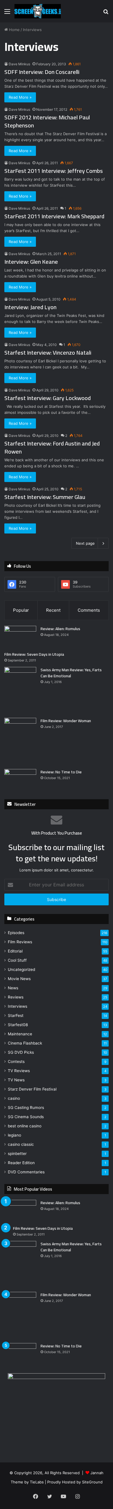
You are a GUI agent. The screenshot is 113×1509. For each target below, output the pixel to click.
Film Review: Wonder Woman (66, 720)
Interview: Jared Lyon (30, 307)
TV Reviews (19, 1070)
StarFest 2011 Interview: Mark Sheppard (54, 216)
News (13, 988)
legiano (14, 1135)
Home (14, 29)
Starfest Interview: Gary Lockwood (47, 398)
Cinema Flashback (25, 1043)
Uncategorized (21, 969)
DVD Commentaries (26, 1172)
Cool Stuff (17, 960)
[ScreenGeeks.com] (37, 11)
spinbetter (17, 1153)
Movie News (19, 978)
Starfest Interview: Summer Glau (44, 496)
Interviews (17, 1006)
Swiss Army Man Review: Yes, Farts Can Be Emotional (71, 673)
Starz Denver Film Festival (32, 1089)
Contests (16, 1061)
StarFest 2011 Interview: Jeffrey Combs (53, 170)
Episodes (16, 932)
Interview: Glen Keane (31, 261)
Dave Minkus (19, 64)
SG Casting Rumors (26, 1107)
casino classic (21, 1144)
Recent (53, 610)
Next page (85, 543)
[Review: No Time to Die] (20, 780)
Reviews (15, 997)
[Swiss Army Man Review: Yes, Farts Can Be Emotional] (20, 690)
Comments (89, 610)
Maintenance (20, 1034)
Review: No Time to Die (61, 772)
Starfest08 (18, 1024)
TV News (16, 1080)
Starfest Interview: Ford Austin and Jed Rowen (52, 447)
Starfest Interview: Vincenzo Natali (47, 352)
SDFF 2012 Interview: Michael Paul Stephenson (47, 121)
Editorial (15, 951)
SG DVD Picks (21, 1052)
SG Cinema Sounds (26, 1116)
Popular (21, 610)
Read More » (20, 97)
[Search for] (106, 13)
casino (14, 1098)
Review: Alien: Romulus (60, 628)
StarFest (15, 1015)
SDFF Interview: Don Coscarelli (41, 71)
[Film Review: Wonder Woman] (20, 741)
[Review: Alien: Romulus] (20, 636)
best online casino (24, 1126)
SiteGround (92, 1482)
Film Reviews (20, 942)
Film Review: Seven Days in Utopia (34, 654)
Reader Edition (21, 1162)
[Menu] (7, 13)
